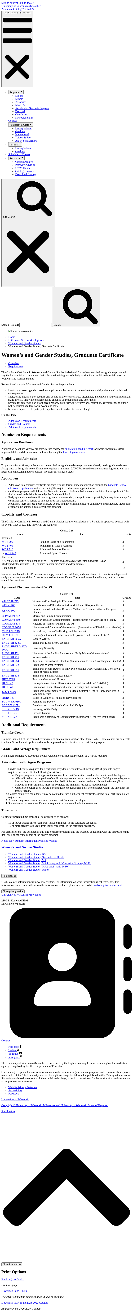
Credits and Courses (19, 423)
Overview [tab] (13, 363)
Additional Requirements (22, 427)
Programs (14, 92)
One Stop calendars (74, 452)
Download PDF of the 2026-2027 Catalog (24, 1302)
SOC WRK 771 (11, 705)
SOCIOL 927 (9, 716)
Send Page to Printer (12, 1279)
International (22, 134)
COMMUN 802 (11, 615)
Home (11, 336)
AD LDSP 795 (10, 601)
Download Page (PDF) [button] (14, 1290)
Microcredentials (24, 117)
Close (13, 891)
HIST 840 (7, 683)
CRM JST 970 (10, 635)
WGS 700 (7, 541)
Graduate (20, 131)
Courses (12, 120)
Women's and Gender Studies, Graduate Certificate (36, 857)
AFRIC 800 (8, 610)
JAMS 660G (9, 692)
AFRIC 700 (8, 605)
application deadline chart (79, 448)
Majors (19, 95)
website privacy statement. (108, 885)
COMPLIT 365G (11, 627)
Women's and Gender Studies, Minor (28, 869)
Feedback (13, 1093)
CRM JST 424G (11, 631)
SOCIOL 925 (9, 713)
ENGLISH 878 (10, 675)
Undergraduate (23, 128)
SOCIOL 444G (10, 709)
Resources (15, 158)
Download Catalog (25, 174)
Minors (19, 98)
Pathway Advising (25, 164)
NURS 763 (8, 697)
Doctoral (20, 111)
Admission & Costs (19, 125)
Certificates (21, 114)
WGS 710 (7, 549)
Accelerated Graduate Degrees (32, 108)
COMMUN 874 (11, 623)
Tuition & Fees (23, 137)
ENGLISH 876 (10, 670)
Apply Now (8, 840)
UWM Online (22, 168)
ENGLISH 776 (10, 657)
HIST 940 (7, 687)
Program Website (47, 840)
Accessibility (15, 1090)
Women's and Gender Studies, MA (27, 860)
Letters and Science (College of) (25, 340)
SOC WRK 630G (12, 701)
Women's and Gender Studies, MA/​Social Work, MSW (38, 866)
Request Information (26, 840)
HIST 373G (8, 679)
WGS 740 (10, 553)
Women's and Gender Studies (24, 343)
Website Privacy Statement (22, 1087)
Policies (14, 144)
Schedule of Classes (19, 154)
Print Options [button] (9, 876)
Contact (5, 1040)
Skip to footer (26, 2)
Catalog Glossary (24, 171)
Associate (20, 102)
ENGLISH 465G (11, 638)
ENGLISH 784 (10, 661)
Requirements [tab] (15, 366)
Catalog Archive (24, 161)
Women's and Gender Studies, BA (27, 854)
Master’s (20, 105)
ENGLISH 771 (10, 653)
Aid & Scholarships (26, 140)
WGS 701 (7, 545)
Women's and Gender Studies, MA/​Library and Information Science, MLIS (49, 863)
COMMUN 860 (11, 619)
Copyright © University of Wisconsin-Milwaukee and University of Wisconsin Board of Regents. (54, 1105)
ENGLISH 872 (10, 664)
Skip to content (9, 2)
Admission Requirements (22, 420)
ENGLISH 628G (11, 642)
